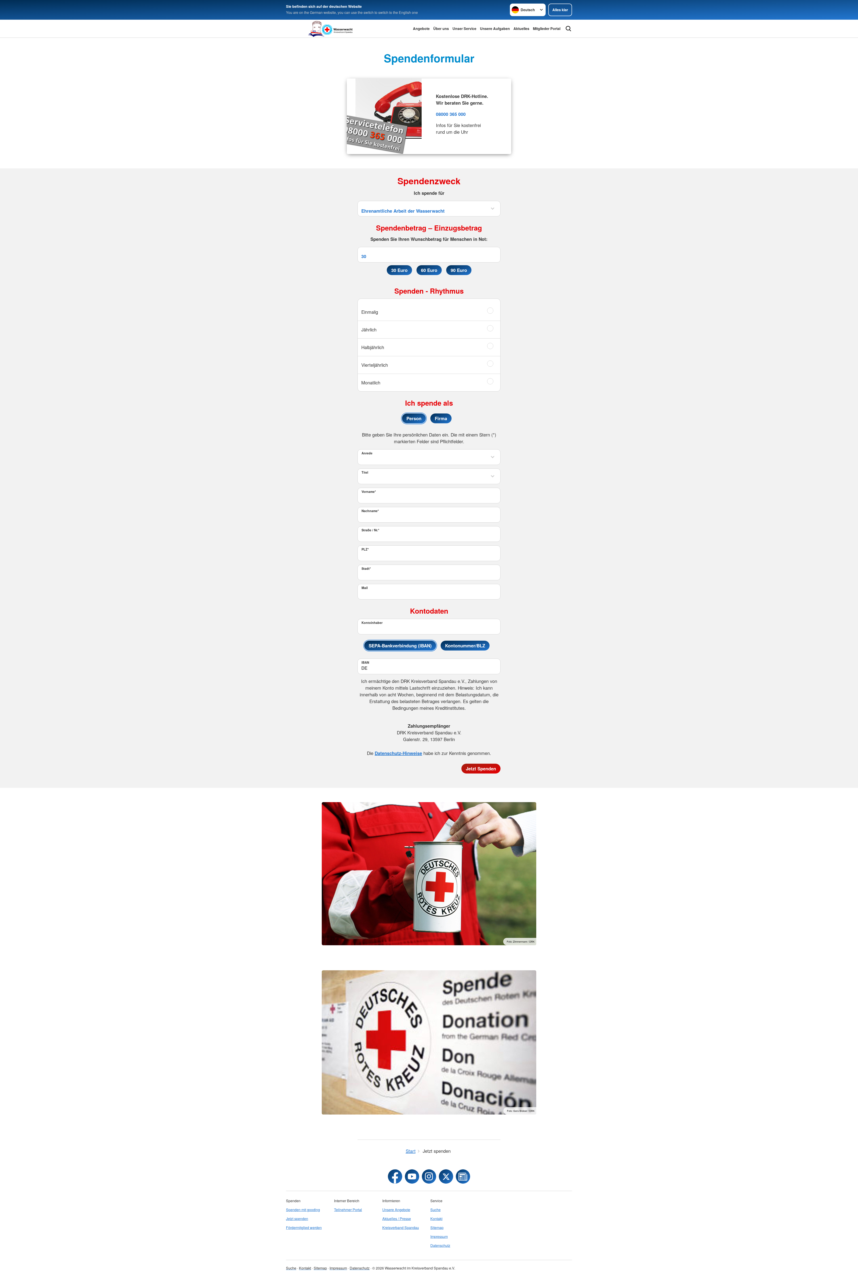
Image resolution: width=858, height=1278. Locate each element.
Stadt (366, 568)
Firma (441, 418)
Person (413, 418)
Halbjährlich (372, 347)
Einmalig (369, 312)
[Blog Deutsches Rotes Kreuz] (463, 1176)
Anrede (367, 453)
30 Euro (399, 270)
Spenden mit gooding (303, 1209)
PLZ (365, 549)
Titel (365, 472)
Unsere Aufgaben (495, 28)
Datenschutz (440, 1245)
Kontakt (436, 1218)
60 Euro (429, 270)
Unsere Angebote (396, 1209)
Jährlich (368, 329)
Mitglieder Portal (546, 28)
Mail (365, 587)
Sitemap (437, 1227)
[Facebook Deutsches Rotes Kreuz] (395, 1176)
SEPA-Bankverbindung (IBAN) (400, 645)
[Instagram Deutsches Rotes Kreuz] (429, 1176)
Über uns (441, 28)
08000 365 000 (451, 114)
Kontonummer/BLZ (465, 645)
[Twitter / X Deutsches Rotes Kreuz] (446, 1176)
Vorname (369, 491)
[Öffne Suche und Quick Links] (568, 28)
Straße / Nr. (370, 530)
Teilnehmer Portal (348, 1209)
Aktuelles (521, 28)
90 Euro (459, 270)
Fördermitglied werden (304, 1227)
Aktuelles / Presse (396, 1218)
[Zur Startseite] (330, 28)
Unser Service (464, 28)
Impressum (439, 1236)
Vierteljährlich (374, 365)
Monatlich (370, 382)
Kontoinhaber (372, 622)
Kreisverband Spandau (400, 1227)
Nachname (370, 511)
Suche (435, 1209)
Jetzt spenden (297, 1218)
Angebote (421, 28)
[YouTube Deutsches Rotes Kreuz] (412, 1176)
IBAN (365, 662)
